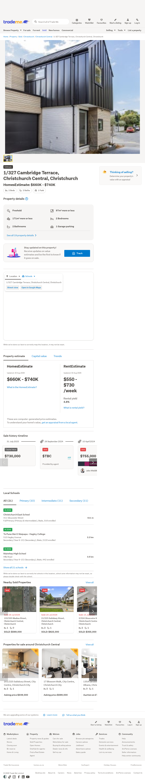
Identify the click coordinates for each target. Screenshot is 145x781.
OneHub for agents (37, 749)
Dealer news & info (60, 749)
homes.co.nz (39, 765)
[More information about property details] (26, 198)
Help (124, 738)
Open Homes (35, 745)
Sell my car (57, 752)
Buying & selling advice (62, 745)
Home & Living (12, 752)
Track (79, 253)
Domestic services (106, 742)
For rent (36, 30)
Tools (120, 30)
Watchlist (108, 725)
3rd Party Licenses (129, 749)
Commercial (67, 30)
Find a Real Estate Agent (37, 754)
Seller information (129, 752)
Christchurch (29, 36)
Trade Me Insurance (11, 765)
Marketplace (13, 734)
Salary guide (81, 752)
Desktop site (40, 773)
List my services (105, 752)
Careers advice (82, 742)
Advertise (78, 773)
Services (103, 734)
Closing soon (12, 745)
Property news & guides (39, 738)
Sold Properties (36, 742)
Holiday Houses (110, 765)
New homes (54, 30)
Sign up (128, 23)
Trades (102, 738)
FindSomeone (136, 765)
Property (13, 36)
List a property (134, 30)
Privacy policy (89, 773)
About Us (51, 773)
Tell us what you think (75, 715)
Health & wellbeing (106, 749)
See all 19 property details (20, 235)
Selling (109, 30)
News (69, 773)
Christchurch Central (44, 36)
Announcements (128, 742)
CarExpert (85, 765)
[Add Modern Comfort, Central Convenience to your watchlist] (35, 652)
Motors (56, 734)
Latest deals (12, 738)
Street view (12, 287)
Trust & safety (127, 745)
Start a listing (96, 725)
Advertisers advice (83, 749)
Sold (44, 30)
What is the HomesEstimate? (22, 387)
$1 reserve (11, 749)
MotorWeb (62, 765)
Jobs (78, 734)
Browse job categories (85, 738)
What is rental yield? (74, 407)
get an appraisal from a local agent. (60, 422)
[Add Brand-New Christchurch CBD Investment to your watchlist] (74, 652)
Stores (9, 742)
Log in (137, 23)
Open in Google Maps (31, 287)
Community (127, 734)
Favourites (120, 725)
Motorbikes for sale (60, 742)
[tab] (13, 276)
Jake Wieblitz (92, 470)
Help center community (131, 755)
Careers (61, 773)
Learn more (52, 715)
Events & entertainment (108, 745)
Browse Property (11, 30)
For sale (27, 30)
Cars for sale (58, 738)
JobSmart (80, 745)
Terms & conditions (105, 773)
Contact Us (138, 773)
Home (6, 36)
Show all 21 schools (13, 567)
